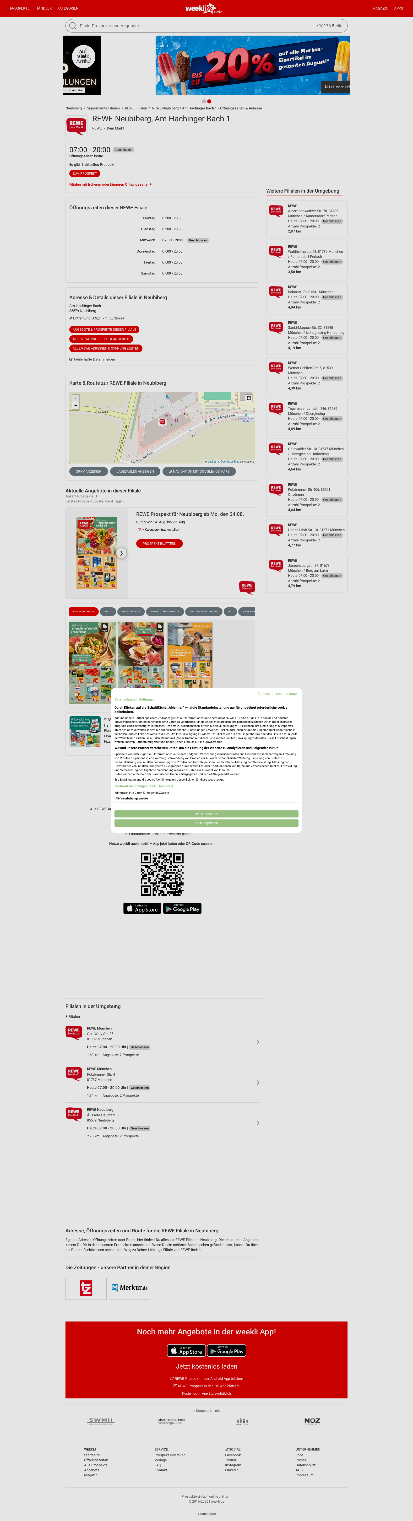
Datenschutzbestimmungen (278, 694)
